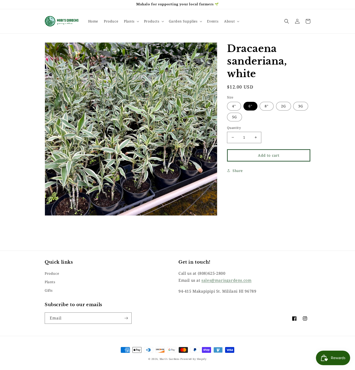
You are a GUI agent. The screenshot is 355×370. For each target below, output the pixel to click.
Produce (52, 273)
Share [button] (238, 170)
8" (267, 106)
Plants (50, 282)
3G (300, 106)
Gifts (49, 290)
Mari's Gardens (170, 359)
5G (234, 117)
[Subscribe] (126, 318)
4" (234, 106)
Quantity (234, 128)
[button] (131, 21)
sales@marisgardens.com (226, 280)
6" (250, 106)
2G (283, 106)
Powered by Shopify (193, 359)
